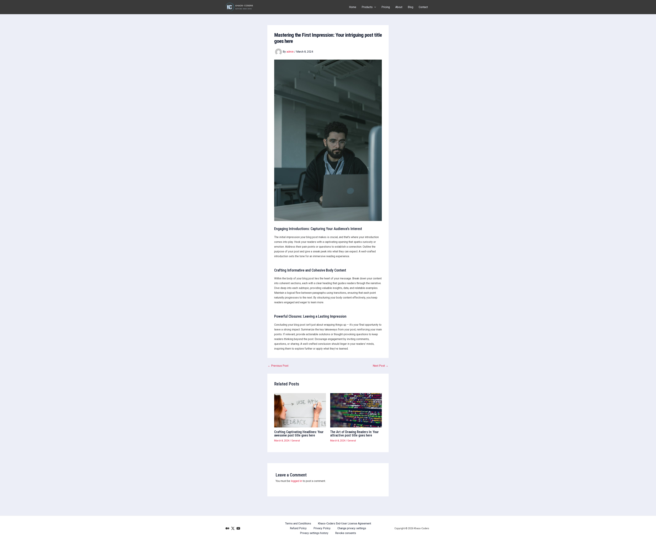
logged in (296, 481)
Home (352, 7)
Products (367, 7)
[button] (374, 7)
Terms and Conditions (298, 523)
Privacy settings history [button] (314, 533)
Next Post (380, 365)
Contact (423, 7)
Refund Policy (298, 528)
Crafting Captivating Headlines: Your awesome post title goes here (299, 433)
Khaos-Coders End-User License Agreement (344, 523)
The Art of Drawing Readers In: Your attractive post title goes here (354, 433)
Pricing (385, 7)
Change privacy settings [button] (351, 528)
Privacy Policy (322, 528)
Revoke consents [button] (345, 533)
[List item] (227, 528)
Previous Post (278, 365)
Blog (410, 7)
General (295, 440)
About (398, 7)
